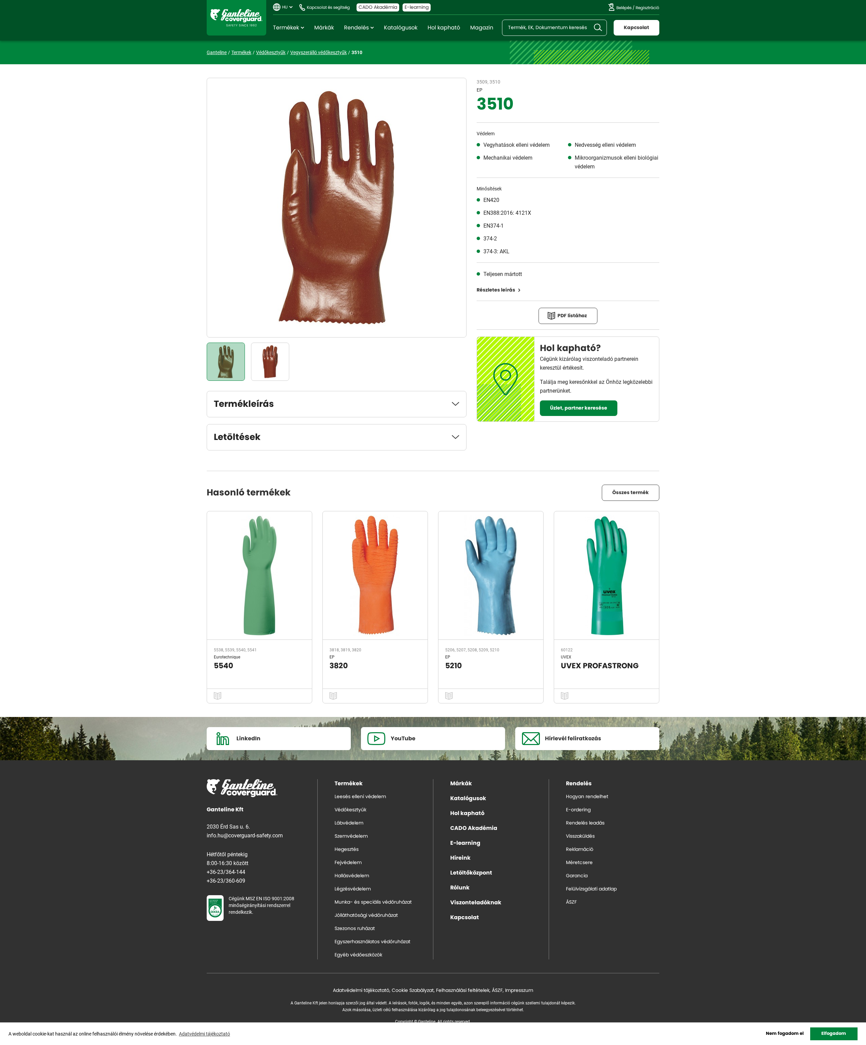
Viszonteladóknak (475, 902)
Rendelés (356, 27)
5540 (223, 666)
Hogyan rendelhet (587, 796)
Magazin (481, 27)
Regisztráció (647, 8)
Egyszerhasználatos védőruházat (372, 941)
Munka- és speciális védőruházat (373, 902)
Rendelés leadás (585, 823)
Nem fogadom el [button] (785, 1033)
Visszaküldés (580, 836)
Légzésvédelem (353, 889)
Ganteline (236, 18)
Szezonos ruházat (355, 928)
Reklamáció (579, 849)
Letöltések (237, 437)
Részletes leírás (496, 290)
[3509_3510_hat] (270, 362)
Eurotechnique (227, 656)
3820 (338, 666)
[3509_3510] (226, 362)
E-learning (417, 7)
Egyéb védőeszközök (358, 955)
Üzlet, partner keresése (578, 408)
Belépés (624, 8)
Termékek (286, 27)
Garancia (577, 876)
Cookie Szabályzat (413, 990)
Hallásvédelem (352, 876)
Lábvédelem (349, 823)
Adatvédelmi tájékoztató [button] (204, 1033)
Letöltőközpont (471, 873)
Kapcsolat (636, 27)
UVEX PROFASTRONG (600, 666)
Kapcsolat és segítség (328, 7)
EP (479, 90)
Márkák (324, 27)
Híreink (460, 858)
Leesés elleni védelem (360, 796)
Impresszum (519, 990)
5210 (453, 666)
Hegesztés (347, 849)
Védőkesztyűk (271, 52)
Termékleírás (244, 404)
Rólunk (460, 887)
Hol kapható (444, 27)
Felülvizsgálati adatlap (591, 889)
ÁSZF (571, 902)
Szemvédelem (351, 836)
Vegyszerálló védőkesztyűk (318, 52)
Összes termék (630, 492)
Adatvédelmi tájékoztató (361, 990)
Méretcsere (579, 862)
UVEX (566, 656)
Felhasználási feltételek (462, 990)
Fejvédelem (348, 862)
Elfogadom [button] (833, 1033)
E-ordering (578, 810)
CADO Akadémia (378, 7)
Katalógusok (400, 27)
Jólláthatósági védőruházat (366, 915)
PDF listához (572, 316)
